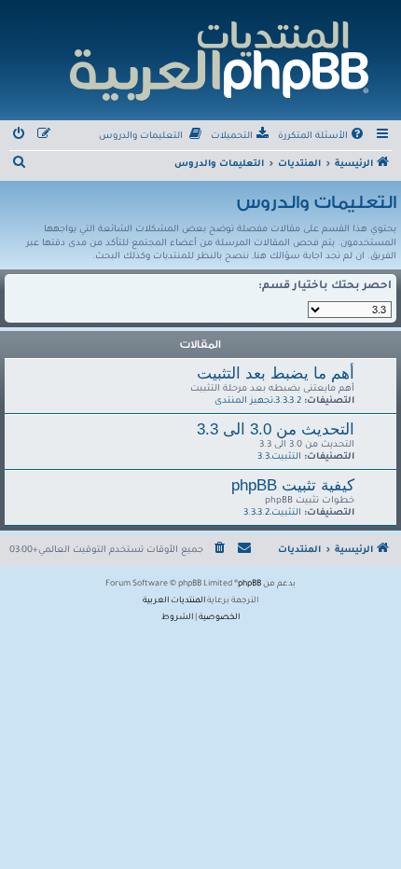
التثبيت (286, 457)
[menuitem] (322, 137)
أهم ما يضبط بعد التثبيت (275, 373)
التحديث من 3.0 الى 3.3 (275, 429)
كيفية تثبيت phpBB (292, 484)
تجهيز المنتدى (243, 401)
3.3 (281, 401)
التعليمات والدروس (316, 202)
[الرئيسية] (217, 58)
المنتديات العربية (174, 601)
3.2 (295, 401)
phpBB (249, 584)
